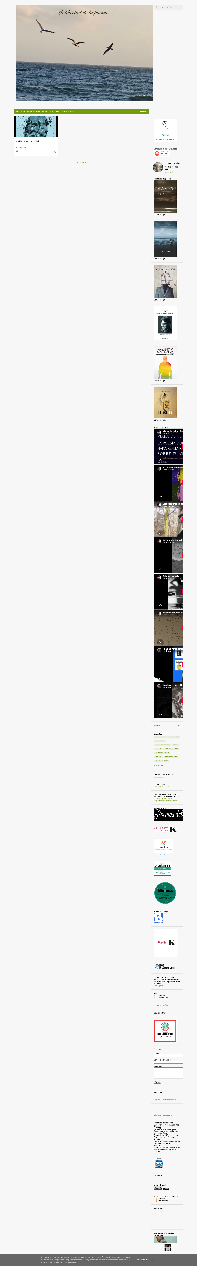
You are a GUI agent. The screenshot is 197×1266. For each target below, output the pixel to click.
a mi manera (158, 757)
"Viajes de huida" (160, 741)
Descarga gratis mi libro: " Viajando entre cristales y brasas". (167, 800)
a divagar (158, 749)
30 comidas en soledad (162, 745)
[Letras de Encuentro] (163, 1115)
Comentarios (162, 997)
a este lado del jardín (171, 749)
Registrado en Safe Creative (165, 1100)
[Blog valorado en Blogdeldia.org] (163, 845)
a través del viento (161, 761)
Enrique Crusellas (172, 163)
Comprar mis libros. (162, 787)
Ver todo (144, 112)
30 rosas (175, 745)
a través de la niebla (172, 757)
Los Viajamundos (160, 986)
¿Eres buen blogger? (159, 854)
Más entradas (81, 162)
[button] (54, 151)
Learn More (142, 1260)
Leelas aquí (158, 777)
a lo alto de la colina (162, 753)
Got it (154, 1260)
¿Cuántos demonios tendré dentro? (167, 737)
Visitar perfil (169, 172)
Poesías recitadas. (161, 1005)
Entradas (161, 995)
